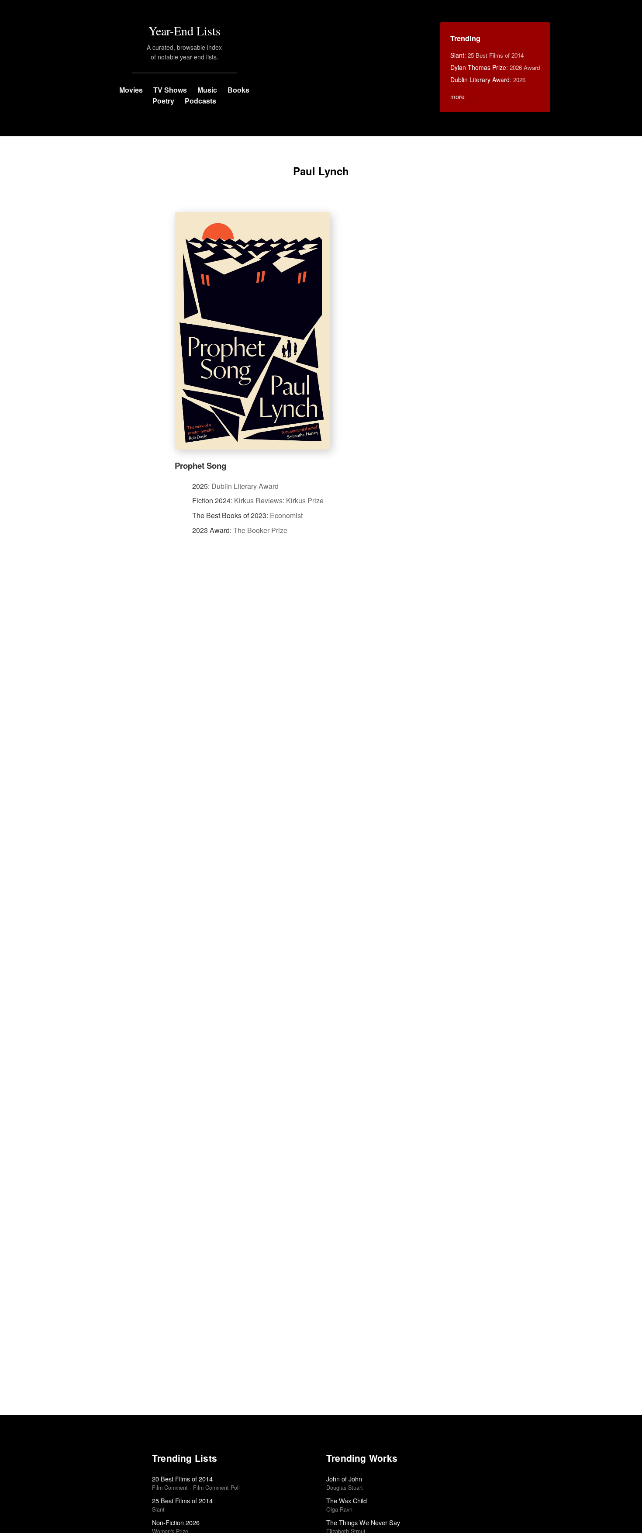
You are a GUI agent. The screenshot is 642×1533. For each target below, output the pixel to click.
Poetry (163, 101)
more (457, 96)
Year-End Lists (184, 30)
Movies (131, 90)
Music (207, 90)
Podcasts (200, 101)
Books (238, 90)
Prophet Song (200, 465)
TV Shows (170, 90)
